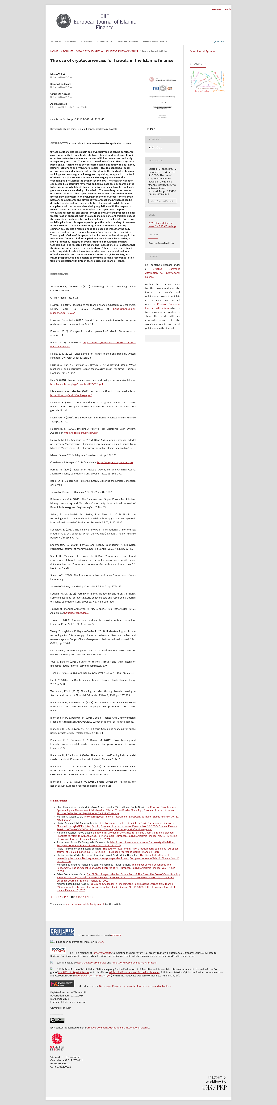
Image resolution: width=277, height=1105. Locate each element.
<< (51, 897)
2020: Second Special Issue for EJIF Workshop (107, 51)
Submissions (105, 41)
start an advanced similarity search (85, 904)
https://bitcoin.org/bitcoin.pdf (81, 433)
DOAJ (100, 942)
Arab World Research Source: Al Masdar (134, 962)
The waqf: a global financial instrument (106, 816)
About (54, 41)
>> (91, 897)
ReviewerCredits (102, 953)
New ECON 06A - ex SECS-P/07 (93, 975)
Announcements (127, 41)
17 (86, 897)
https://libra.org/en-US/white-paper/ (71, 395)
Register (217, 9)
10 (61, 897)
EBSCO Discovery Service (91, 962)
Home (54, 51)
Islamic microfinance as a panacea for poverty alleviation (142, 842)
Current (70, 41)
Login (228, 9)
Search (220, 41)
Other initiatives (154, 41)
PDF (152, 129)
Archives (87, 41)
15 (79, 897)
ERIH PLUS (116, 935)
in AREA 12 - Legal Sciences (73, 972)
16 (82, 897)
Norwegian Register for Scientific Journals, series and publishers (135, 986)
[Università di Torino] (57, 1051)
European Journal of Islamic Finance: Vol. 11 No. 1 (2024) (89, 845)
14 (75, 897)
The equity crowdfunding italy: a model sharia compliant (135, 848)
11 (65, 897)
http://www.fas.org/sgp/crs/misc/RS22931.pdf (76, 384)
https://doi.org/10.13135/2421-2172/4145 (80, 119)
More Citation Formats (162, 201)
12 (68, 897)
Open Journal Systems (202, 51)
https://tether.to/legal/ (76, 613)
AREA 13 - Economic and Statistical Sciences (134, 972)
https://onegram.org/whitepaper (115, 462)
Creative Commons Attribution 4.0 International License (162, 273)
